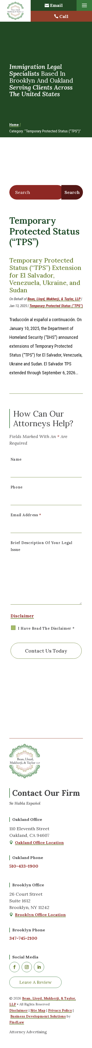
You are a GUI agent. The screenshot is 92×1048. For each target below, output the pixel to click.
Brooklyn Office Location (40, 914)
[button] (84, 6)
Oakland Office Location (39, 842)
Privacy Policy (60, 1010)
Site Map (37, 1010)
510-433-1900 (23, 866)
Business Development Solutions (38, 1016)
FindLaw (16, 1022)
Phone (17, 487)
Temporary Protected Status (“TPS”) (56, 306)
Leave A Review (35, 982)
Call (63, 16)
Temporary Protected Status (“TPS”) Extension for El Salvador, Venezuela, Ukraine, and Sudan (45, 275)
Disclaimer (22, 616)
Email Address (26, 515)
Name (16, 459)
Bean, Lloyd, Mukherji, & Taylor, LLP (53, 299)
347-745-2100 (23, 938)
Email (56, 5)
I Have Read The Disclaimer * (46, 628)
